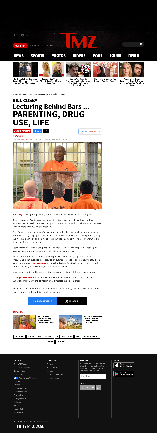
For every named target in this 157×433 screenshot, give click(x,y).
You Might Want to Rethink (40, 336)
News (19, 56)
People (16, 405)
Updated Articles (20, 388)
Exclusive (61, 341)
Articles (17, 381)
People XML (18, 409)
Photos (58, 56)
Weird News (67, 336)
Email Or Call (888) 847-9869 (41, 46)
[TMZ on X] (18, 35)
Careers (50, 371)
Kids (78, 336)
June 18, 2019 (25, 139)
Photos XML (19, 412)
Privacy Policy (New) (22, 368)
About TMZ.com (20, 364)
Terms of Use (19, 371)
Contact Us (51, 364)
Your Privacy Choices (27, 378)
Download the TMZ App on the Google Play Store (123, 374)
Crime (50, 341)
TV (57, 336)
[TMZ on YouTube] (92, 387)
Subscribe (104, 376)
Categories (18, 395)
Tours (115, 56)
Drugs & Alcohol (91, 336)
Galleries (17, 402)
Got (20, 45)
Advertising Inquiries (55, 374)
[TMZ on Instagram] (27, 35)
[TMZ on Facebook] (15, 35)
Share (44, 301)
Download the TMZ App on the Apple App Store (123, 365)
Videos (79, 56)
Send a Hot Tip (53, 368)
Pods (97, 56)
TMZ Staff (19, 136)
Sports (37, 56)
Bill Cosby (19, 336)
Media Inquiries (53, 378)
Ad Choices (18, 374)
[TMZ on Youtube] (22, 35)
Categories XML (20, 399)
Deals (133, 56)
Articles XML (19, 385)
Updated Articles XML (22, 392)
